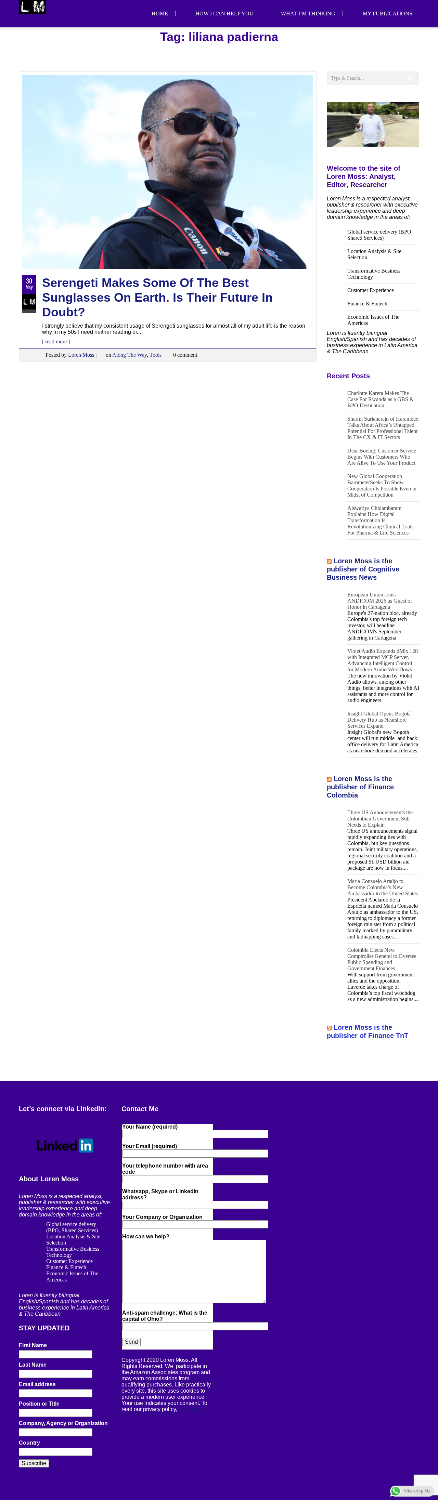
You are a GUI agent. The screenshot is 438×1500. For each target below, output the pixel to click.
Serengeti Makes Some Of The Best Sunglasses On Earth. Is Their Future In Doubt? (157, 297)
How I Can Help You (224, 13)
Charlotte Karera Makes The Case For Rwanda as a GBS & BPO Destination (380, 399)
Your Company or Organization (162, 1217)
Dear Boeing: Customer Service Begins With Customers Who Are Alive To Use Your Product (381, 457)
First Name (33, 1345)
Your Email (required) (149, 1146)
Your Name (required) (150, 1127)
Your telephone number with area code (165, 1169)
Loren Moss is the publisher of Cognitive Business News (363, 569)
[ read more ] (56, 341)
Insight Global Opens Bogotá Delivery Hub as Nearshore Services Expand (379, 720)
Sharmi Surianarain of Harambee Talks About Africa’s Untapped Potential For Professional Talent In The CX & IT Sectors (382, 428)
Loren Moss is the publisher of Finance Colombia (360, 787)
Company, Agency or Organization (63, 1423)
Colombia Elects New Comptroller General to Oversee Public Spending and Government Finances (381, 959)
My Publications (387, 13)
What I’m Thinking (308, 13)
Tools (156, 355)
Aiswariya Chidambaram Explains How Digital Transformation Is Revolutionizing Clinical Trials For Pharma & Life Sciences (380, 520)
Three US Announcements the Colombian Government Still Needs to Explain (380, 819)
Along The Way (129, 355)
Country (29, 1443)
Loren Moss (81, 355)
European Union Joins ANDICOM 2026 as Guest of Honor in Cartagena (379, 601)
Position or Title (39, 1404)
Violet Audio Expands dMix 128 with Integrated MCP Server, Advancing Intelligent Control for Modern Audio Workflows (382, 660)
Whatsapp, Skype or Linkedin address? (160, 1194)
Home (160, 13)
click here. (191, 1409)
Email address (37, 1384)
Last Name (33, 1365)
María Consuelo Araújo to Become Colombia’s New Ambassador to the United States (382, 887)
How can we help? (145, 1236)
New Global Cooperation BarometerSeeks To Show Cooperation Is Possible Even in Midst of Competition (381, 485)
